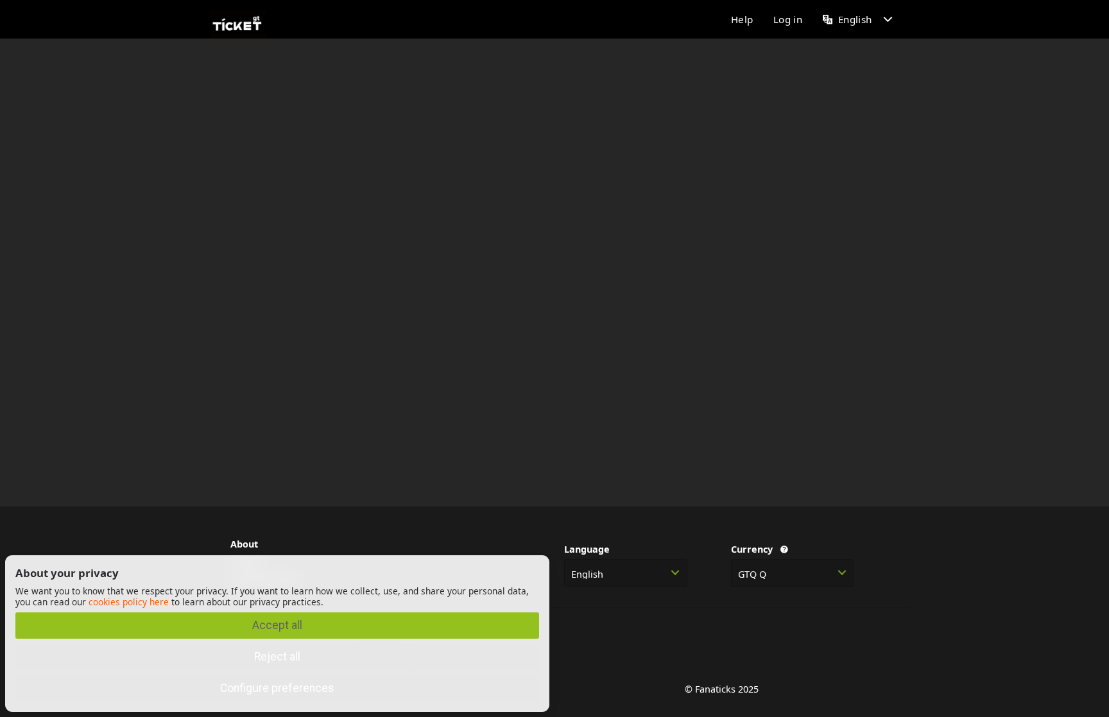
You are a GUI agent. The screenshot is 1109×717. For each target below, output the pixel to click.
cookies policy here (129, 602)
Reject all (277, 656)
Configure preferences (277, 688)
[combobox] (625, 573)
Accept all (277, 625)
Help (742, 19)
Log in (787, 19)
